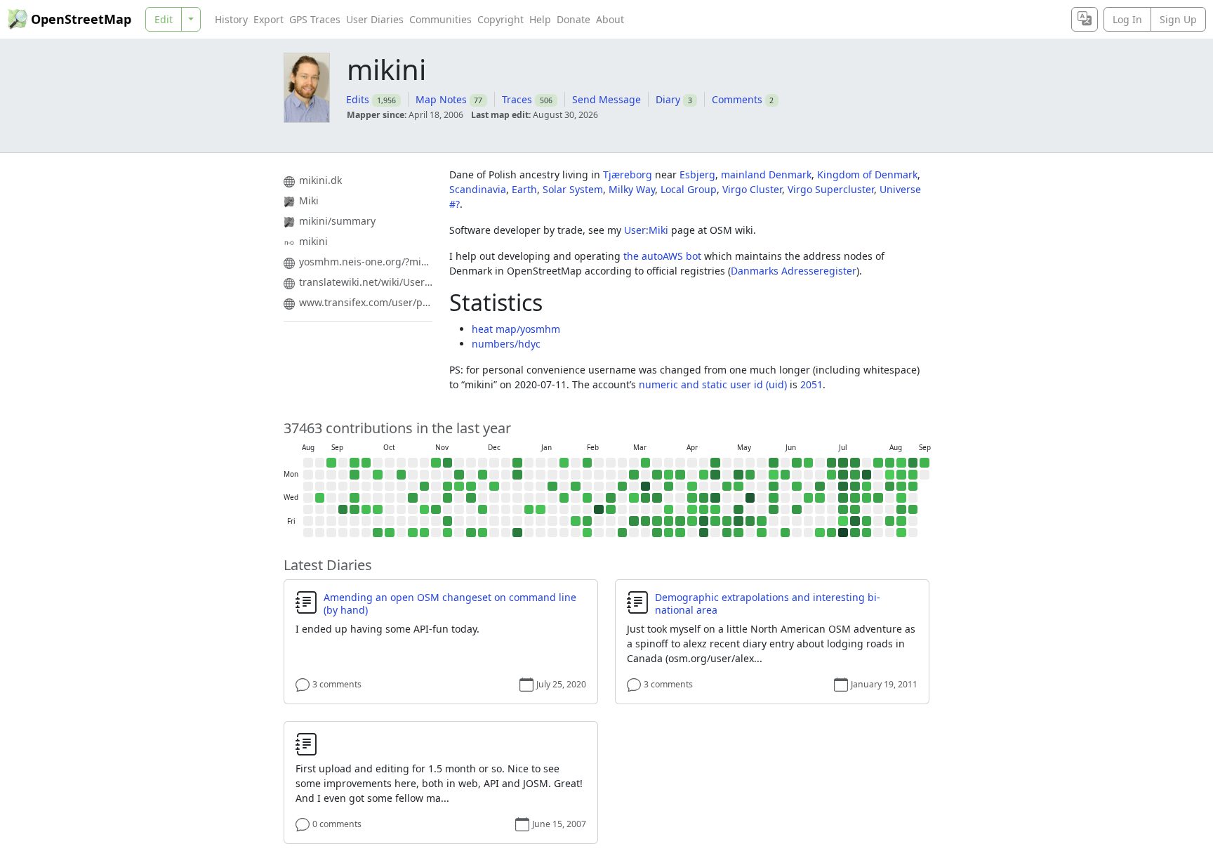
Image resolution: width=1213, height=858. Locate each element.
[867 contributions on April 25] (704, 533)
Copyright (500, 19)
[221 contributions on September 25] (354, 510)
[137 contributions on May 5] (727, 486)
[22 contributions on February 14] (587, 533)
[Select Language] (1084, 19)
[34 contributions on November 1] (413, 533)
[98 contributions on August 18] (901, 486)
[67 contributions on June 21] (809, 463)
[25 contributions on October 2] (366, 510)
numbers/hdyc (506, 343)
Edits (357, 99)
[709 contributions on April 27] (715, 475)
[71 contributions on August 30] (924, 463)
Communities (440, 19)
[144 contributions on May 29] (762, 521)
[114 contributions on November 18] (448, 486)
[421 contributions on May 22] (750, 521)
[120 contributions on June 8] (785, 475)
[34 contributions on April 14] (692, 486)
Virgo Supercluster (831, 189)
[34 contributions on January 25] (564, 463)
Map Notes (441, 99)
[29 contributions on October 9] (378, 510)
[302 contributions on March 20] (646, 521)
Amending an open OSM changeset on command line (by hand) (450, 603)
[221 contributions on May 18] (750, 475)
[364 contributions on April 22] (704, 498)
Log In (1127, 19)
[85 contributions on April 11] (680, 533)
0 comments (337, 824)
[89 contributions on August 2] (878, 463)
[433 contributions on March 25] (657, 498)
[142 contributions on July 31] (867, 521)
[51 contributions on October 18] (390, 533)
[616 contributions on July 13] (843, 475)
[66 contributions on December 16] (494, 486)
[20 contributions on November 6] (425, 510)
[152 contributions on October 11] (378, 533)
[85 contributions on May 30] (762, 533)
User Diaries (375, 19)
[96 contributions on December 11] (483, 510)
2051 (811, 384)
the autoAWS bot (662, 256)
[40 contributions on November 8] (425, 533)
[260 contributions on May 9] (727, 533)
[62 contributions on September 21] (354, 463)
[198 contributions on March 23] (657, 475)
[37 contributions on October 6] (378, 475)
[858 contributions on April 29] (715, 498)
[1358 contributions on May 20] (750, 498)
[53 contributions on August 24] (913, 475)
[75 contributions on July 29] (867, 498)
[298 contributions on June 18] (797, 510)
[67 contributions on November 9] (436, 463)
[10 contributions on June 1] (773, 475)
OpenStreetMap (81, 19)
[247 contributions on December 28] (517, 463)
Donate (573, 19)
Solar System (573, 189)
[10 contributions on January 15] (540, 510)
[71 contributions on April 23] (704, 510)
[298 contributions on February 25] (611, 498)
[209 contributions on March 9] (634, 475)
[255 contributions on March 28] (657, 533)
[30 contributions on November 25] (459, 486)
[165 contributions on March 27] (657, 521)
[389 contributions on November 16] (448, 463)
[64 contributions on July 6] (832, 475)
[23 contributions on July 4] (820, 533)
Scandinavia (477, 189)
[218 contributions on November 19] (448, 498)
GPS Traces (314, 19)
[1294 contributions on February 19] (599, 510)
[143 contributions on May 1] (715, 521)
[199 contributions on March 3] (623, 486)
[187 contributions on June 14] (797, 463)
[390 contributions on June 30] (820, 486)
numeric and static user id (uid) (713, 384)
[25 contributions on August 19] (901, 498)
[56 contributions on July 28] (867, 486)
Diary (668, 99)
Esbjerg (697, 174)
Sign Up (1178, 19)
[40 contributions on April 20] (704, 475)
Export (268, 19)
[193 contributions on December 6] (471, 533)
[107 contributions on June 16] (797, 486)
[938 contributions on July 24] (855, 521)
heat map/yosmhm (516, 329)
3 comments (337, 684)
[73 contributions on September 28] (366, 463)
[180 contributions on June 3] (773, 498)
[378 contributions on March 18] (646, 498)
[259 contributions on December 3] (471, 498)
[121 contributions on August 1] (867, 533)
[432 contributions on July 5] (832, 463)
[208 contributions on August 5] (878, 498)
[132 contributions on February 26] (611, 510)
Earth (524, 189)
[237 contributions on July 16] (843, 510)
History (231, 19)
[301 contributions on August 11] (890, 486)
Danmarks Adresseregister (793, 270)
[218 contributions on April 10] (680, 521)
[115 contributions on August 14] (890, 521)
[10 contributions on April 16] (692, 510)
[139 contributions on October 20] (401, 475)
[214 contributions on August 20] (901, 510)
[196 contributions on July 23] (855, 510)
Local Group (689, 189)
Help (540, 19)
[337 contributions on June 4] (773, 510)
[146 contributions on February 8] (587, 463)
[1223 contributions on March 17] (646, 486)
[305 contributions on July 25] (855, 533)
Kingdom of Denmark (867, 174)
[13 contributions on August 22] (901, 533)
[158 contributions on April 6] (680, 475)
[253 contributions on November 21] (448, 521)
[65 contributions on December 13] (483, 533)
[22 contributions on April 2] (669, 510)
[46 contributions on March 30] (669, 475)
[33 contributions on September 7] (331, 463)
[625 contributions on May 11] (738, 475)
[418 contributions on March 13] (634, 521)
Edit (163, 19)
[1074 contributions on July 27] (867, 475)
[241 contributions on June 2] (773, 486)
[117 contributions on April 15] (692, 498)
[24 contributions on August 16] (901, 463)
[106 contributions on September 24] (354, 498)
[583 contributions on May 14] (738, 510)
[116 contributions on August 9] (890, 463)
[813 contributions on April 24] (704, 521)
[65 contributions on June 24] (809, 498)
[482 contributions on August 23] (913, 463)
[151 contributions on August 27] (913, 510)
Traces (517, 99)
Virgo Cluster (752, 189)
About (610, 19)
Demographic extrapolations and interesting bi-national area (767, 603)
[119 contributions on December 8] (483, 475)
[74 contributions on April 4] (669, 533)
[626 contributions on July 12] (843, 463)
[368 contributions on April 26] (715, 463)
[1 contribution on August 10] (890, 475)
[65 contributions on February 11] (587, 498)
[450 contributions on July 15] (843, 498)
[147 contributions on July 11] (832, 533)
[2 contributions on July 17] (843, 521)
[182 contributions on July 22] (855, 498)
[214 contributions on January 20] (552, 486)
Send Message (606, 99)
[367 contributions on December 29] (517, 475)
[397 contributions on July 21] (855, 486)
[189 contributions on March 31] (669, 486)
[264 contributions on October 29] (413, 498)
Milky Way (632, 189)
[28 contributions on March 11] (634, 498)
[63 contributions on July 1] (820, 498)
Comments (737, 99)
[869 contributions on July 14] (843, 486)
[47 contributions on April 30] (715, 510)
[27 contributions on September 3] (320, 498)
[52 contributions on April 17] (692, 521)
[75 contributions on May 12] (738, 486)
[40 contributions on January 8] (529, 510)
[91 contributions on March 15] (646, 463)
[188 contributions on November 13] (436, 510)
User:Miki (646, 230)
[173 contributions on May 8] (727, 521)
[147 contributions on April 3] (669, 521)
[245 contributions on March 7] (623, 533)
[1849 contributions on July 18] (843, 533)
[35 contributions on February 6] (576, 521)
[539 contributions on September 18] (343, 510)
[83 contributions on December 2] (471, 486)
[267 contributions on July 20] (855, 475)
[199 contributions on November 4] (425, 486)
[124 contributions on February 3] (576, 486)
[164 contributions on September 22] (354, 475)
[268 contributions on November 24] (459, 475)
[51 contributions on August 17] (901, 475)
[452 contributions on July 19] (855, 463)
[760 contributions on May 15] (738, 521)
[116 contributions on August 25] (913, 486)
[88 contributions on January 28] (564, 498)
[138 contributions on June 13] (785, 533)
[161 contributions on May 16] (738, 533)
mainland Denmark (766, 174)
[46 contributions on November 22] (448, 533)
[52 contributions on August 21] (901, 521)
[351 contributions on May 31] (773, 463)
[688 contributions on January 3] (517, 533)
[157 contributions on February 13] (587, 521)
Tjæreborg (627, 174)
